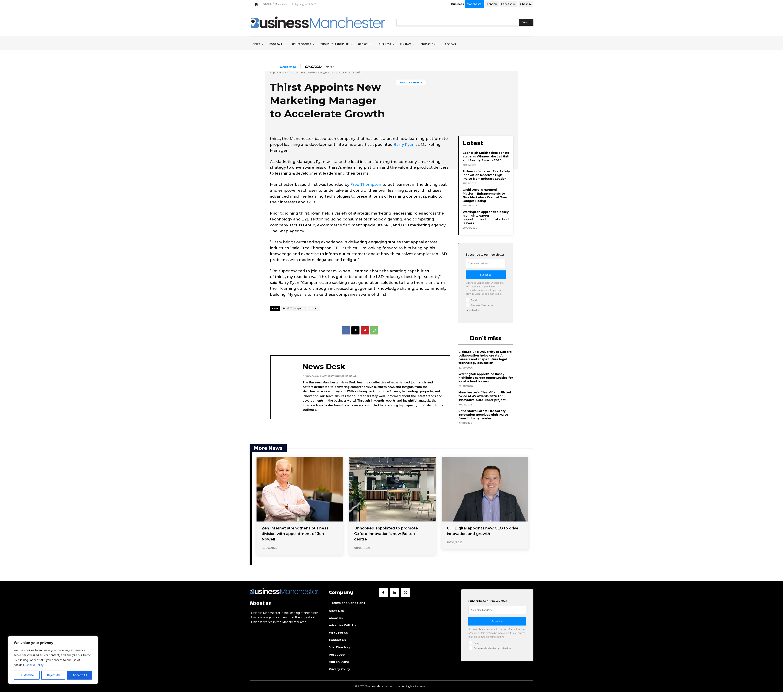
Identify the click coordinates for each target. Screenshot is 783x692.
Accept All (80, 675)
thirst (314, 308)
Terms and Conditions (348, 603)
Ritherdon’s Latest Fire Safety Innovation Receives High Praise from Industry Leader (486, 174)
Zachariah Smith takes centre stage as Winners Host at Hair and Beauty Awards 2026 (486, 156)
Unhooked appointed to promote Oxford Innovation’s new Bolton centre (386, 533)
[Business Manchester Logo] (318, 22)
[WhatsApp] (374, 330)
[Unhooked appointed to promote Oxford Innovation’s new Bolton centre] (392, 489)
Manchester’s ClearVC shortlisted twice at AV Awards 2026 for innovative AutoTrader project (484, 396)
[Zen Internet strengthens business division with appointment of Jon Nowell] (300, 489)
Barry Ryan (404, 144)
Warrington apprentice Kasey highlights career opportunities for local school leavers (486, 217)
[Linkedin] (394, 592)
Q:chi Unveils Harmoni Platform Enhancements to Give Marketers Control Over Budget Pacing (485, 195)
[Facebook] (346, 330)
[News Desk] (274, 67)
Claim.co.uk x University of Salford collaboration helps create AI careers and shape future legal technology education (485, 357)
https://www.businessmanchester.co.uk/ (329, 375)
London (492, 4)
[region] (53, 660)
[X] (355, 330)
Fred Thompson (366, 184)
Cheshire (526, 4)
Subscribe (485, 274)
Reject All (53, 675)
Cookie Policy (35, 665)
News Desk (288, 67)
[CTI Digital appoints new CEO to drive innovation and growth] (485, 489)
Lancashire (508, 4)
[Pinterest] (365, 330)
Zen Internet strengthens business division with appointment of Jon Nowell (295, 533)
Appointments (278, 72)
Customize (27, 675)
